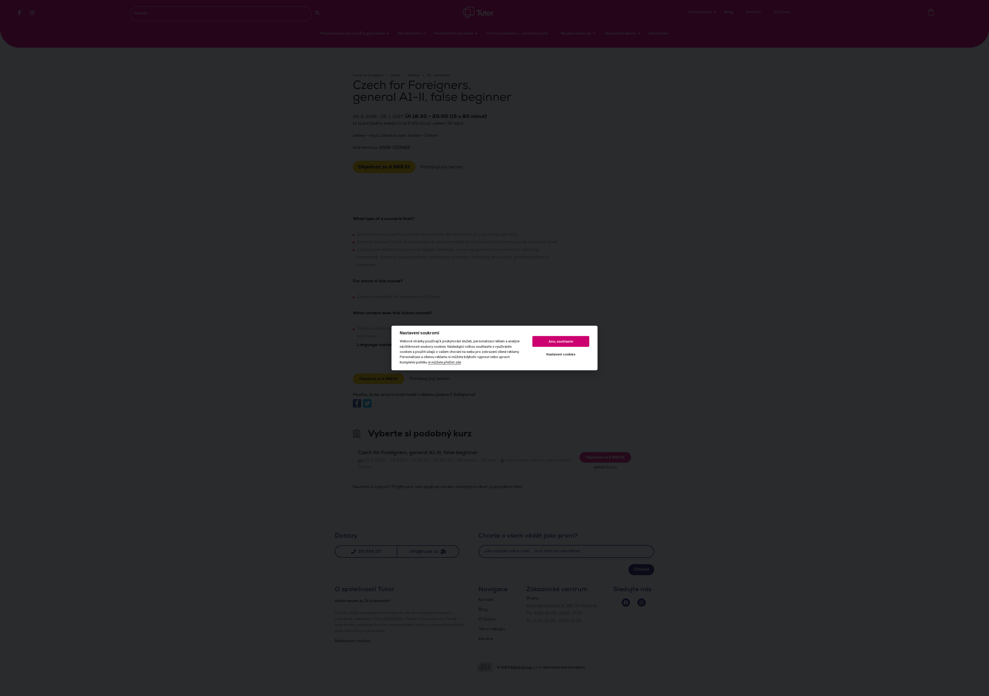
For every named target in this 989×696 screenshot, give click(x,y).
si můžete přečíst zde (444, 362)
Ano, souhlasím (561, 341)
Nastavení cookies (560, 354)
